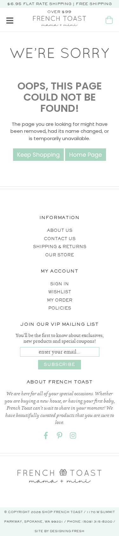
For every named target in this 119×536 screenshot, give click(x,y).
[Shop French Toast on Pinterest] (59, 437)
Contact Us (60, 238)
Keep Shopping (38, 155)
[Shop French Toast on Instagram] (73, 437)
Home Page (85, 155)
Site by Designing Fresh (59, 531)
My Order (59, 300)
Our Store (59, 255)
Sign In (59, 284)
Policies (59, 308)
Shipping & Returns (59, 246)
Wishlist (59, 291)
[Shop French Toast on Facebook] (46, 437)
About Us (59, 230)
